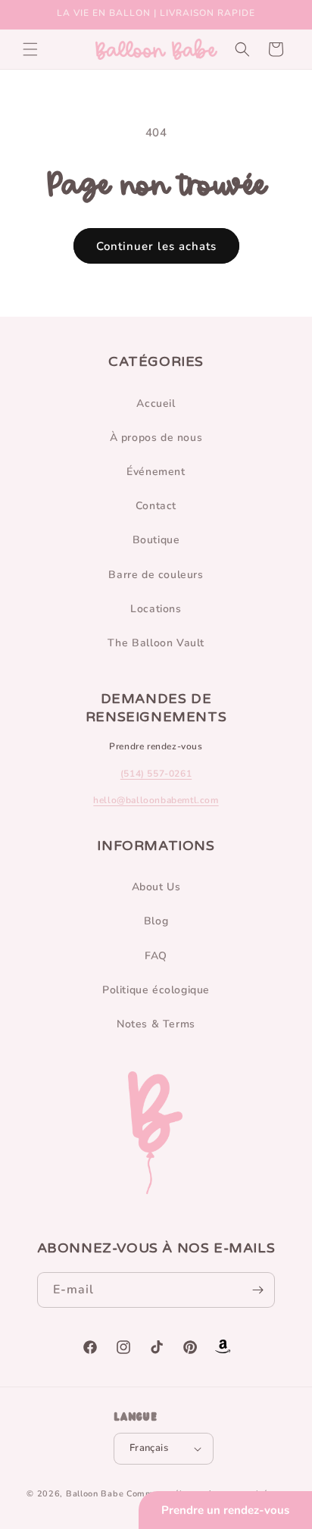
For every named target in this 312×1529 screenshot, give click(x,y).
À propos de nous (156, 437)
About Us (156, 887)
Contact (156, 506)
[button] (30, 49)
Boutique (156, 540)
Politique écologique (156, 990)
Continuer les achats (156, 246)
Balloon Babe (94, 1493)
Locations (155, 609)
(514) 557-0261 (156, 774)
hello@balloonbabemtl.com (155, 800)
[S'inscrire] (257, 1290)
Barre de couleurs (155, 575)
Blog (156, 921)
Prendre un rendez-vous (225, 1510)
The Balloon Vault (156, 643)
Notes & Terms (156, 1024)
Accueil (155, 403)
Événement (155, 471)
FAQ (156, 956)
